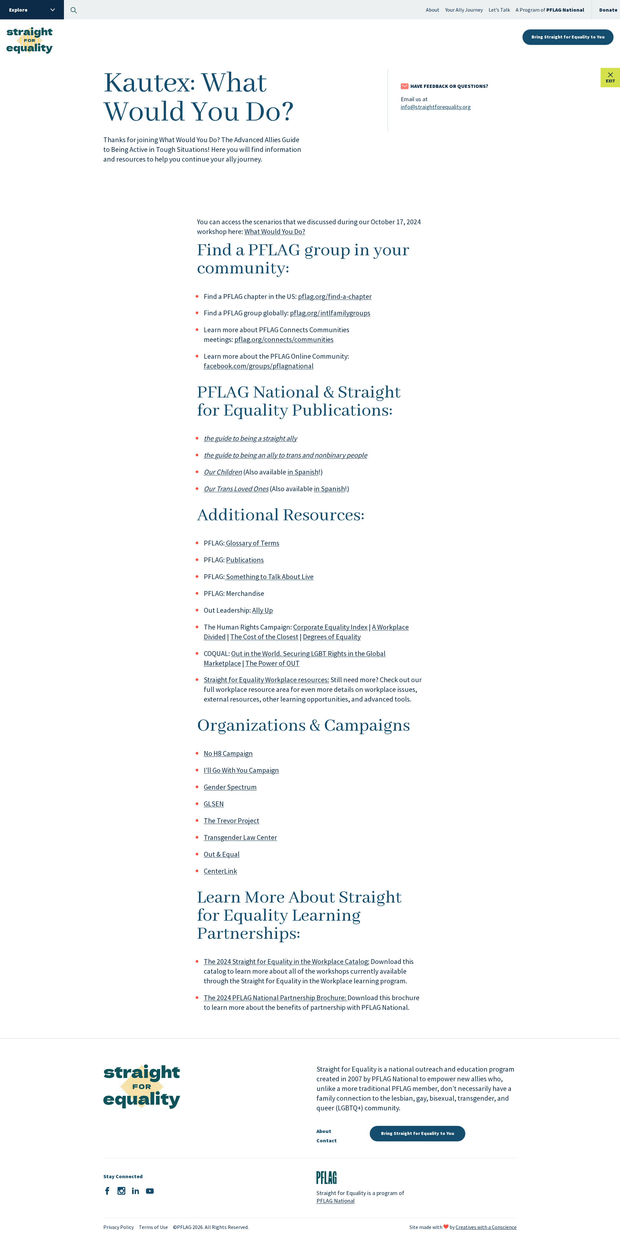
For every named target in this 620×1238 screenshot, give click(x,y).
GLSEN (214, 803)
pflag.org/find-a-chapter (335, 296)
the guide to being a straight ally (250, 438)
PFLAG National (335, 1200)
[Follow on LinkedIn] (136, 1191)
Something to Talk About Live (269, 576)
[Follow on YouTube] (150, 1191)
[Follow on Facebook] (107, 1191)
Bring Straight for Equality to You (568, 37)
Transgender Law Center (240, 837)
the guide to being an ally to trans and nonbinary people (285, 455)
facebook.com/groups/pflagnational (259, 365)
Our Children (223, 471)
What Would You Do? (274, 231)
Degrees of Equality (332, 636)
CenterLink (220, 870)
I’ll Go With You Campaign (241, 770)
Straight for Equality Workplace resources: (266, 679)
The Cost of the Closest (264, 636)
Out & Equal (222, 854)
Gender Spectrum (230, 786)
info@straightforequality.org (436, 107)
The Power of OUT (272, 663)
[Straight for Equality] (29, 37)
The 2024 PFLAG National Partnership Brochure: (275, 997)
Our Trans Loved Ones (236, 488)
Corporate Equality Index (330, 626)
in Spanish (302, 471)
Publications (245, 559)
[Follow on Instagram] (121, 1191)
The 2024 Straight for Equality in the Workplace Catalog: (286, 961)
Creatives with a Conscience (486, 1227)
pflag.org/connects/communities (284, 339)
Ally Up (262, 610)
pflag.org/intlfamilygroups (330, 312)
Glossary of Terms (252, 542)
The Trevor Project (231, 820)
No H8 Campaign (228, 753)
